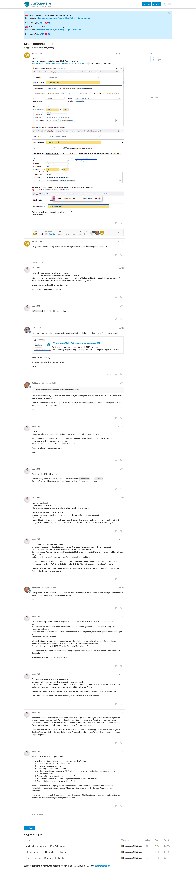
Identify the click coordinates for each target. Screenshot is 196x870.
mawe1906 (36, 268)
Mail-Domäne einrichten (42, 44)
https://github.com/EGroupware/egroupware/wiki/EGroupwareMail (60, 63)
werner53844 (37, 53)
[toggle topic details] (119, 232)
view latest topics (102, 866)
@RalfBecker (84, 479)
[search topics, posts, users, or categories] (164, 4)
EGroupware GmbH (46, 328)
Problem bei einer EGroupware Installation (45, 858)
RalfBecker (36, 383)
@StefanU (36, 311)
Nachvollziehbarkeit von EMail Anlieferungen (46, 846)
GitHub (41, 340)
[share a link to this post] (121, 223)
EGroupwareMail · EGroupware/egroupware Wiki (76, 343)
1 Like (109, 374)
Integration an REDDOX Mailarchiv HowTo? (46, 852)
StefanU (35, 328)
